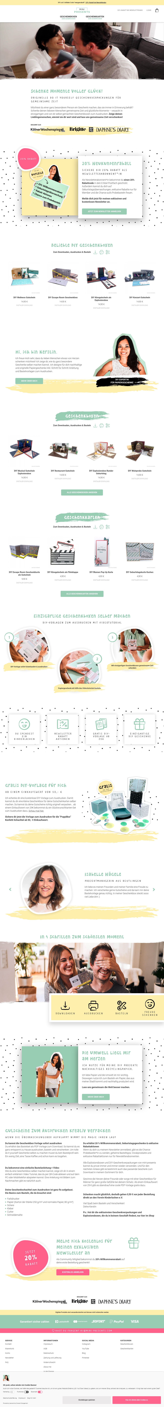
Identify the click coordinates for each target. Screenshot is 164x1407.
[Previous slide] (10, 890)
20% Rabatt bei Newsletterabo (96, 2)
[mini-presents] (82, 10)
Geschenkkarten (126, 1349)
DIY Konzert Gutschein (139, 297)
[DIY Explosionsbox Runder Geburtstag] (101, 451)
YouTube (85, 1349)
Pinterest (85, 1358)
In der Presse (49, 1371)
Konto (7, 1353)
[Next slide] (154, 890)
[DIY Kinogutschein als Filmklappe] (63, 552)
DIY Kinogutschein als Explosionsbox (101, 298)
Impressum (48, 1344)
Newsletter (9, 1358)
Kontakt (8, 1344)
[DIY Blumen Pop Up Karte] (101, 552)
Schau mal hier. (36, 810)
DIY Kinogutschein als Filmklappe (62, 572)
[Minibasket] (157, 10)
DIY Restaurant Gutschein (63, 471)
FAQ (6, 1362)
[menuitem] (68, 17)
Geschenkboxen (126, 1344)
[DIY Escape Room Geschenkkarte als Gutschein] (24, 552)
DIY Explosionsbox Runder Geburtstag (101, 472)
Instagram (86, 1344)
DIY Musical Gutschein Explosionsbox (24, 472)
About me (47, 1367)
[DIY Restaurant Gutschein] (63, 451)
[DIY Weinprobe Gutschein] (140, 451)
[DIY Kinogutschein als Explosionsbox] (101, 277)
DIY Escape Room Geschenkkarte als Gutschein (24, 573)
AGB (45, 1349)
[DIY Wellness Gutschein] (24, 277)
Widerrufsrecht (49, 1362)
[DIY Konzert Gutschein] (140, 277)
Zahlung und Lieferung (52, 1358)
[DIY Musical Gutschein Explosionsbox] (24, 451)
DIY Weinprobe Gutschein (139, 471)
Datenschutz (49, 1353)
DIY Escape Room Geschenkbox (63, 297)
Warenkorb (9, 1349)
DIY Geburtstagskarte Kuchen (139, 572)
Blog (84, 1353)
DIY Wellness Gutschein (24, 297)
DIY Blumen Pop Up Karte (101, 572)
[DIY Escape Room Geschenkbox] (63, 277)
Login (148, 10)
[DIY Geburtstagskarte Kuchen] (140, 552)
